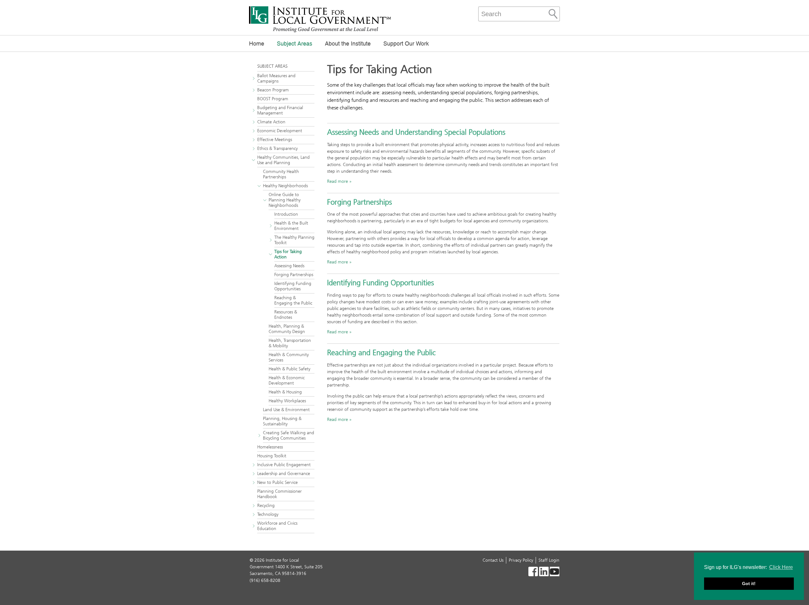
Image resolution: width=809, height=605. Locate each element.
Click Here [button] (781, 567)
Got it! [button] (749, 583)
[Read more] (533, 572)
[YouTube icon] (554, 572)
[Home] (320, 31)
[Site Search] (553, 14)
